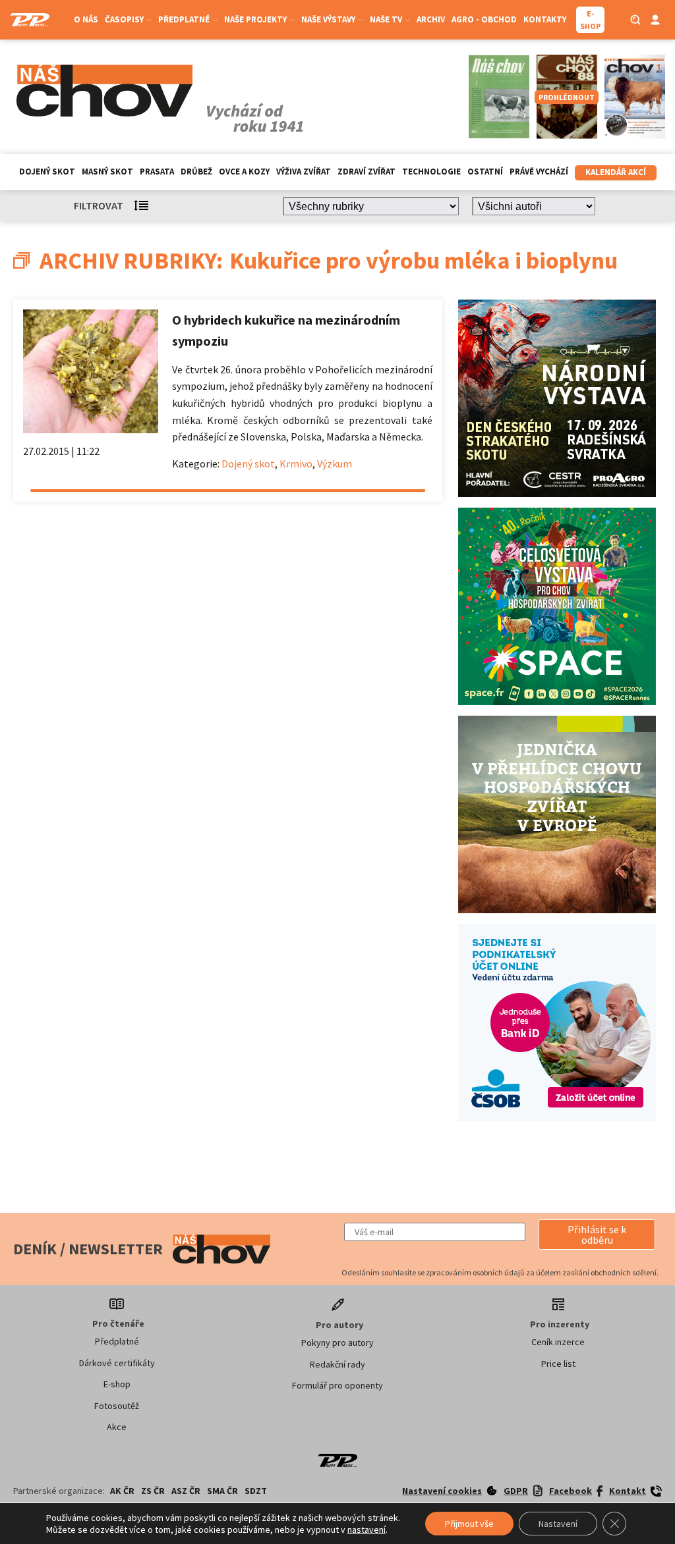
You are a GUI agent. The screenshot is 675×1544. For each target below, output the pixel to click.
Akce (117, 1427)
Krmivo (295, 463)
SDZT (256, 1491)
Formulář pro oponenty (337, 1385)
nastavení (366, 1529)
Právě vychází (539, 171)
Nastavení (558, 1524)
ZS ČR (153, 1491)
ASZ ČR (185, 1491)
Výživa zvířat (303, 171)
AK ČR (122, 1491)
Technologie (431, 171)
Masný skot (107, 171)
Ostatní (485, 171)
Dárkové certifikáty (117, 1363)
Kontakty (544, 19)
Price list (558, 1364)
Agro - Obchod (484, 19)
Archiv (431, 19)
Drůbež (196, 171)
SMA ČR (222, 1491)
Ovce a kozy (244, 171)
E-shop (117, 1384)
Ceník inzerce (558, 1342)
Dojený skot (47, 171)
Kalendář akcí (615, 172)
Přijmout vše (469, 1524)
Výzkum (334, 463)
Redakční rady (337, 1364)
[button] (597, 1234)
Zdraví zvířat (367, 171)
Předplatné (117, 1341)
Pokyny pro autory (337, 1342)
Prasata (157, 171)
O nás (86, 19)
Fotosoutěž (116, 1406)
